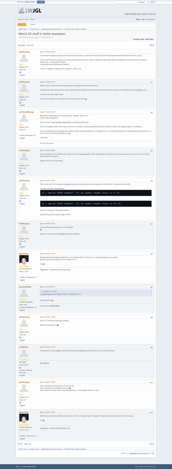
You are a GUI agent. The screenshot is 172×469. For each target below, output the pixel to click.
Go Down (21, 45)
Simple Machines (31, 466)
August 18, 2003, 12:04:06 (47, 382)
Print (152, 45)
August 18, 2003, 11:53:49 (47, 317)
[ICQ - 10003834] (20, 367)
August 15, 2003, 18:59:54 (47, 150)
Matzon (25, 347)
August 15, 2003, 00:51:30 (47, 52)
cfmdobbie (26, 287)
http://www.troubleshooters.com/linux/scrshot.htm (70, 122)
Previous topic (138, 39)
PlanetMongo (27, 112)
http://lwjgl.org (44, 363)
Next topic (149, 39)
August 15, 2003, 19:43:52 (47, 180)
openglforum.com (70, 184)
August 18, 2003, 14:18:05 (47, 412)
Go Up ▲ (153, 466)
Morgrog (25, 52)
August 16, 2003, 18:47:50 (47, 253)
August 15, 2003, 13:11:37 (47, 82)
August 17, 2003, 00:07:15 (47, 287)
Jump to (123, 453)
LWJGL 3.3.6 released (148, 19)
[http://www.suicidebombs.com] (20, 132)
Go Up (20, 444)
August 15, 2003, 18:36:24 (47, 112)
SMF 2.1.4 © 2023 (21, 466)
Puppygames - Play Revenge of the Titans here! (55, 270)
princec (24, 253)
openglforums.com (65, 234)
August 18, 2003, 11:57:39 (47, 347)
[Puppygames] (20, 274)
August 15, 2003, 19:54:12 (47, 223)
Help (136, 466)
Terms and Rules (144, 466)
